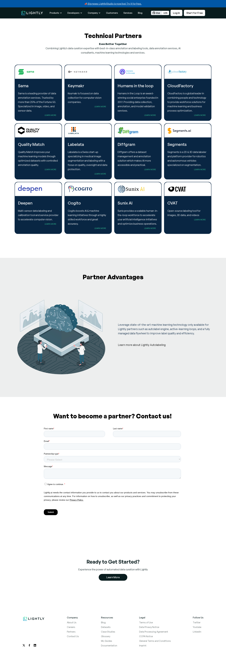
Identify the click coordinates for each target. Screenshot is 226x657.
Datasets (106, 627)
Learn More (50, 115)
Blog (140, 13)
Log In (176, 12)
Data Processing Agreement (153, 631)
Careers (71, 627)
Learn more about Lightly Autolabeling (142, 345)
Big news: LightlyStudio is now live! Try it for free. (114, 3)
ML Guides (106, 640)
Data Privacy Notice (149, 627)
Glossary (105, 636)
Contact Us (73, 636)
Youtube (197, 627)
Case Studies (108, 631)
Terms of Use (146, 622)
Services (127, 13)
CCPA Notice (146, 636)
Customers (112, 13)
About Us (71, 622)
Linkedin (197, 631)
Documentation (109, 645)
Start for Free (194, 12)
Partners (71, 631)
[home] (32, 13)
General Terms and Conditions (155, 640)
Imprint (142, 645)
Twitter (196, 622)
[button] (55, 13)
